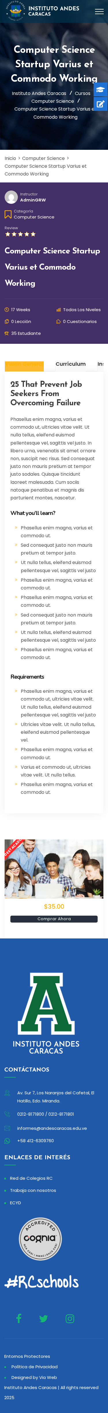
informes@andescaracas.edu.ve (52, 1128)
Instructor (29, 194)
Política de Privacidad (35, 1367)
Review (11, 227)
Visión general (24, 364)
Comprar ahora (54, 919)
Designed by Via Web (34, 1377)
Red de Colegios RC (31, 1178)
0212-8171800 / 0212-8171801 (45, 1114)
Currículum (71, 364)
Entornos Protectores (27, 1356)
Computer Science (34, 217)
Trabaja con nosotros (33, 1190)
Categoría (23, 211)
